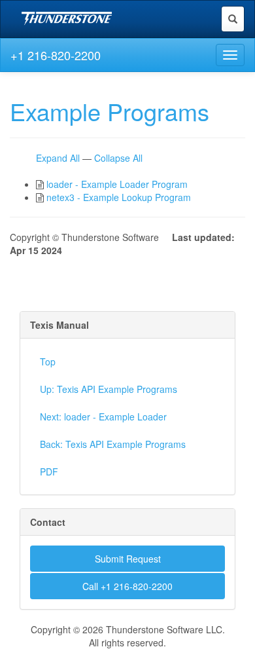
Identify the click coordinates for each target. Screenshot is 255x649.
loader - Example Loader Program (117, 184)
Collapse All (118, 157)
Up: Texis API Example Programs (108, 389)
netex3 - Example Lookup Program (118, 197)
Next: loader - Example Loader (103, 416)
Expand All (58, 157)
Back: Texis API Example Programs (113, 444)
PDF (49, 471)
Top (48, 361)
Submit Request (128, 558)
